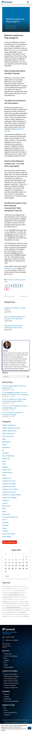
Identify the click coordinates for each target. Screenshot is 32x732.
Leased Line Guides (9, 484)
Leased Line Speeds (9, 497)
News (4, 511)
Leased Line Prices (9, 486)
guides (4, 601)
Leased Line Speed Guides (11, 495)
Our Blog (6, 696)
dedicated (5, 597)
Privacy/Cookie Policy (10, 712)
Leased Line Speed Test (11, 687)
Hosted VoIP (6, 470)
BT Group (23, 592)
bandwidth (8, 588)
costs (22, 595)
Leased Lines (7, 654)
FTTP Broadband (7, 599)
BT (3, 450)
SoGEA (6, 665)
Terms (5, 710)
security (12, 614)
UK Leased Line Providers (15, 616)
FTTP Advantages (22, 597)
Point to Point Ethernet (10, 517)
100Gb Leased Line (9, 425)
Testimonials (7, 699)
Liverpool (5, 500)
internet (10, 601)
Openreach (6, 514)
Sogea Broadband (24, 614)
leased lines (13, 607)
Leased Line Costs (8, 481)
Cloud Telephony (8, 456)
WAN (27, 616)
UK (7, 616)
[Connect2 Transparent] (8, 2)
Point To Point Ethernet (10, 656)
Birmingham (6, 442)
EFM (3, 461)
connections (10, 280)
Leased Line (11, 28)
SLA (5, 708)
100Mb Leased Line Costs (11, 676)
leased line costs (10, 268)
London (5, 503)
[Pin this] (6, 289)
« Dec (7, 576)
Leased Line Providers (10, 489)
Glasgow (5, 467)
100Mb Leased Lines (9, 431)
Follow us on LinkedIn (10, 640)
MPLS (4, 509)
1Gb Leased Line (8, 436)
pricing (23, 612)
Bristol (4, 445)
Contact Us (7, 715)
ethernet (17, 280)
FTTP (4, 464)
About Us (6, 694)
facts (11, 597)
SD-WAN (5, 522)
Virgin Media (6, 536)
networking (5, 612)
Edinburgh (5, 458)
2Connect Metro (8, 667)
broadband (14, 593)
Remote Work (5, 614)
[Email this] (6, 285)
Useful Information (8, 534)
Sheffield (5, 525)
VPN (24, 616)
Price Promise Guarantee (11, 701)
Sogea (4, 528)
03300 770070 (8, 637)
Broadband (6, 447)
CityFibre (5, 453)
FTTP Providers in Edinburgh (18, 599)
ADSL (4, 439)
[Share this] (11, 285)
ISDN (4, 475)
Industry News (7, 472)
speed (4, 616)
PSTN (4, 520)
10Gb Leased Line (8, 433)
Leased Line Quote (9, 492)
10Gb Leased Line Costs (11, 681)
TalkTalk (5, 531)
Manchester (6, 506)
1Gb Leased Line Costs (10, 678)
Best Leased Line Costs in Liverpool (19, 588)
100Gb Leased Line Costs (11, 428)
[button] (28, 2)
